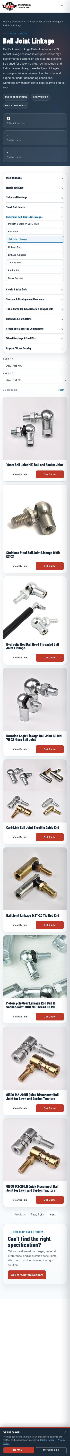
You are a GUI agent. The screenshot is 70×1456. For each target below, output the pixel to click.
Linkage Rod (14, 247)
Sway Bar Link (15, 278)
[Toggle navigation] (62, 6)
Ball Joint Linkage (17, 239)
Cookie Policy (47, 1440)
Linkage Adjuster (17, 254)
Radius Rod (14, 270)
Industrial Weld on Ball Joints (23, 223)
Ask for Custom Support (27, 1274)
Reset (61, 389)
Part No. (8, 359)
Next (52, 1214)
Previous (20, 1214)
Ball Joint (13, 231)
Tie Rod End (14, 262)
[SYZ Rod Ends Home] (29, 6)
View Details (20, 474)
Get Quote (50, 474)
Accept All (19, 1450)
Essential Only (51, 1450)
